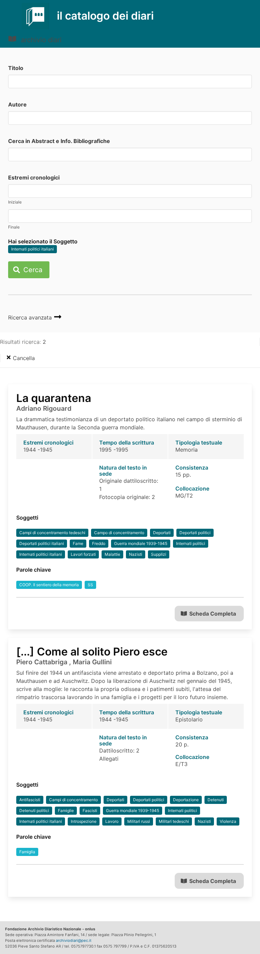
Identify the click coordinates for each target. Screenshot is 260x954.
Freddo (98, 543)
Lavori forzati (83, 554)
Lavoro (111, 821)
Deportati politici (195, 532)
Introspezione (83, 821)
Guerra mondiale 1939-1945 (140, 543)
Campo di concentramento (119, 532)
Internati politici (190, 543)
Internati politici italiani (32, 249)
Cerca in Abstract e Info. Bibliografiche (59, 141)
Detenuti (216, 799)
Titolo (15, 68)
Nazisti (135, 554)
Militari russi (138, 821)
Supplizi (158, 554)
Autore (17, 104)
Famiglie (66, 810)
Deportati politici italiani (41, 543)
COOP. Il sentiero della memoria (49, 584)
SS (90, 584)
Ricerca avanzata (30, 317)
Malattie (112, 554)
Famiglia (27, 851)
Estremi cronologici (34, 177)
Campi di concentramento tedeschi (52, 532)
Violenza (228, 821)
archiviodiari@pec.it (73, 940)
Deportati (162, 532)
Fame (78, 543)
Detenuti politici (34, 810)
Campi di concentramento (73, 799)
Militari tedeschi (174, 821)
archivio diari (40, 40)
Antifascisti (29, 799)
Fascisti (90, 810)
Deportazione (186, 799)
